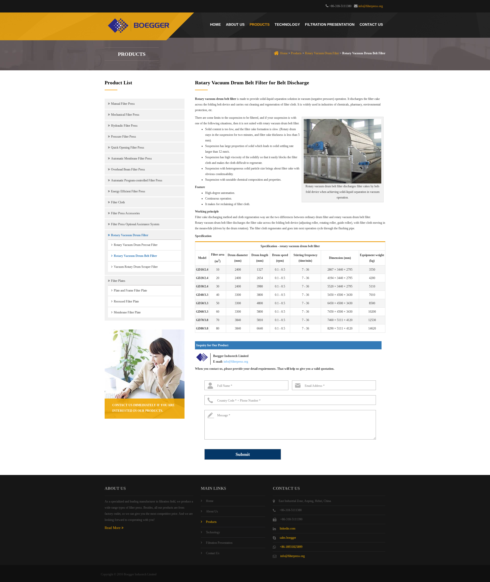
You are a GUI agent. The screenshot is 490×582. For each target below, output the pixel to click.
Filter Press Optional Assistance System (135, 224)
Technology (287, 24)
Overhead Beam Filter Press (128, 169)
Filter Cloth (118, 202)
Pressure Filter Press (123, 136)
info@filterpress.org (370, 6)
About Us (235, 24)
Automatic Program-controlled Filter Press (136, 180)
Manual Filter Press (123, 103)
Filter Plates (118, 281)
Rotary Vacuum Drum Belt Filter (135, 256)
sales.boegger (288, 537)
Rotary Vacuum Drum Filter (322, 53)
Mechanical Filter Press (125, 114)
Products (260, 24)
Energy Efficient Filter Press (128, 191)
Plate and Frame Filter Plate (130, 290)
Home (215, 24)
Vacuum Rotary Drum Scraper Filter (136, 267)
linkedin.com (287, 528)
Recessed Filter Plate (126, 301)
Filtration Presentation (329, 24)
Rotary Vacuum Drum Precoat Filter (135, 245)
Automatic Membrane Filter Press (131, 158)
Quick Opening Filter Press (127, 147)
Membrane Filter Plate (127, 312)
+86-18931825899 (291, 547)
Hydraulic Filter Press (124, 125)
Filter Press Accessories (125, 213)
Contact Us (371, 24)
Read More (113, 528)
